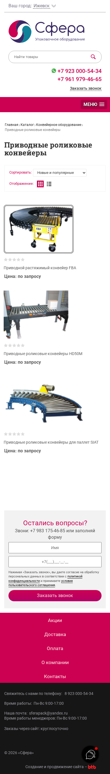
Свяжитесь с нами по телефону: (34, 693)
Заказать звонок (86, 88)
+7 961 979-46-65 (80, 79)
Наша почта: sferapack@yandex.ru (36, 713)
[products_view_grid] (40, 184)
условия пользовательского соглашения (40, 583)
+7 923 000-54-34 (79, 71)
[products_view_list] (49, 184)
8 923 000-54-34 (79, 693)
